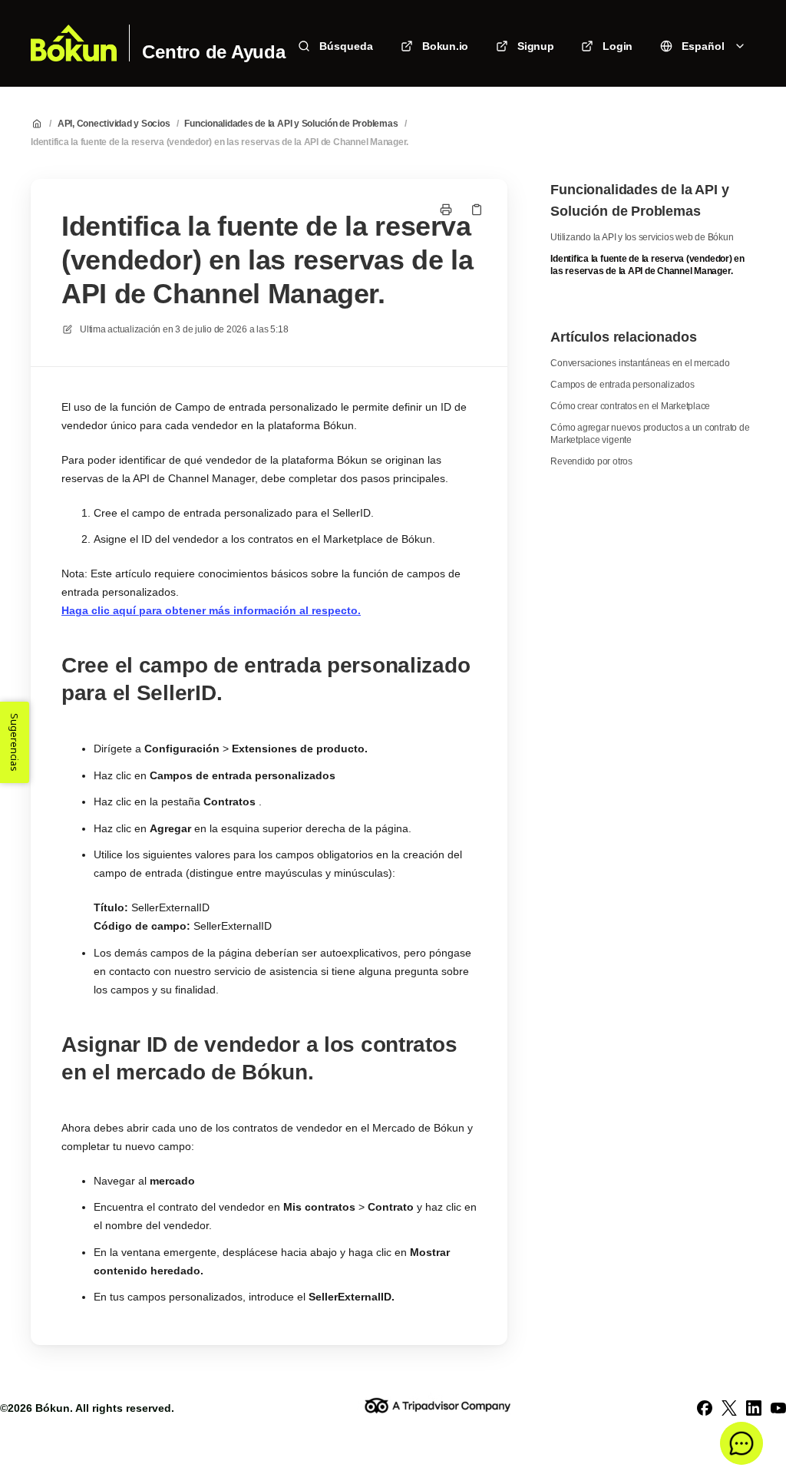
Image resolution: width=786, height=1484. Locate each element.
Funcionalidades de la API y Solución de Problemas (291, 123)
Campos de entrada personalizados (622, 384)
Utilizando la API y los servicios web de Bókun (641, 237)
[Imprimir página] (446, 209)
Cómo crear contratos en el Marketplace (630, 406)
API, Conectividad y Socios (114, 123)
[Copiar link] (476, 209)
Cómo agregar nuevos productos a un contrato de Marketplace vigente (649, 433)
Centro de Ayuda (213, 52)
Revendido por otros (591, 461)
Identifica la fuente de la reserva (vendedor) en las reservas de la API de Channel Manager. (219, 142)
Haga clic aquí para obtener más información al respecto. (211, 610)
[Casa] (74, 43)
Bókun (52, 1408)
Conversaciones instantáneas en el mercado (639, 363)
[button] (741, 1443)
